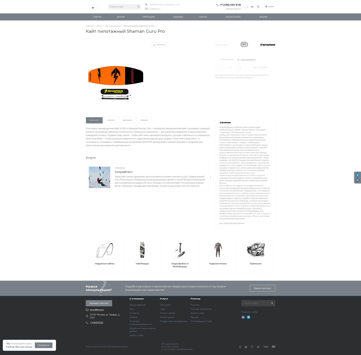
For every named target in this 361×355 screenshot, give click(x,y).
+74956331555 (96, 322)
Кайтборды (142, 263)
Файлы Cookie (136, 335)
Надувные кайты (104, 263)
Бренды (195, 317)
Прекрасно (43, 345)
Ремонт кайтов (167, 313)
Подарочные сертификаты (173, 321)
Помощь (195, 298)
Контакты (134, 313)
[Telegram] (357, 175)
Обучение (120, 168)
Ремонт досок (167, 317)
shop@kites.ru (154, 9)
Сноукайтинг (124, 171)
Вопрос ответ (197, 313)
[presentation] (210, 177)
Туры (162, 309)
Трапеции (255, 263)
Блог (131, 309)
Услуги (164, 298)
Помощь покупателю (201, 309)
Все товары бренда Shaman (231, 223)
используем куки (21, 343)
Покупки (195, 305)
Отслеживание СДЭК (201, 321)
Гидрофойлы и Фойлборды (180, 265)
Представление (137, 305)
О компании (136, 298)
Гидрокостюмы (218, 263)
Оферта (133, 317)
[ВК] (357, 180)
